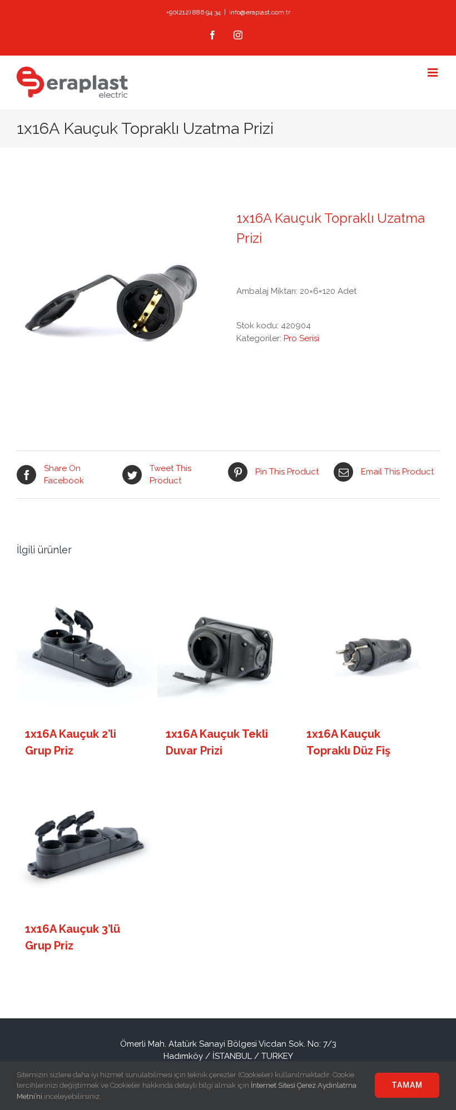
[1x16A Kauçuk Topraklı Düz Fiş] (366, 646)
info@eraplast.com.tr (259, 12)
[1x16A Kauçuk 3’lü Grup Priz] (85, 841)
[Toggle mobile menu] (433, 72)
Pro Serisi (301, 338)
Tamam (407, 1085)
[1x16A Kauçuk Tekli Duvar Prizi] (225, 646)
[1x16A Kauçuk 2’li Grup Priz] (85, 646)
